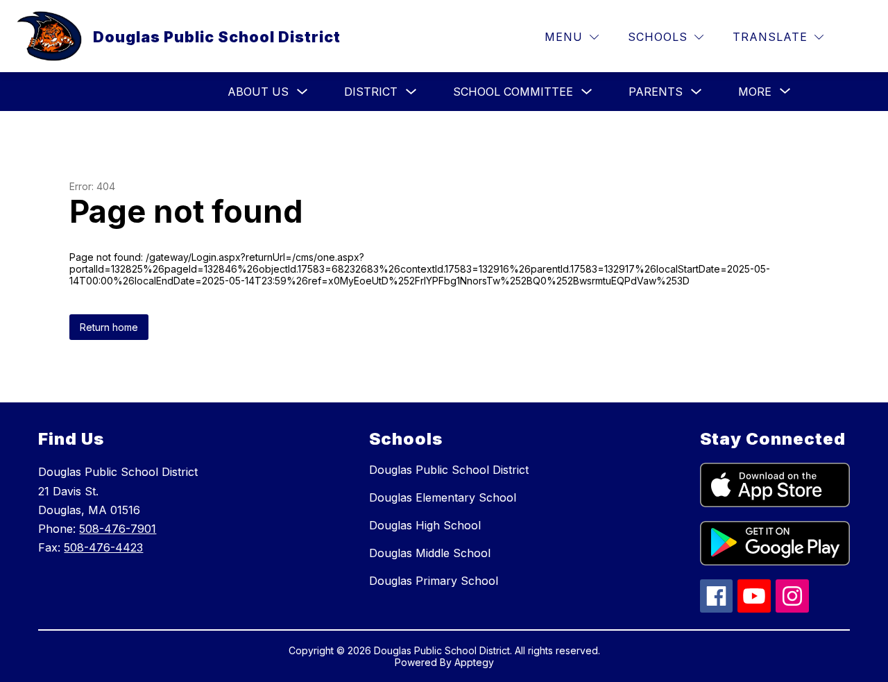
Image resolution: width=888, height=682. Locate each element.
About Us (258, 92)
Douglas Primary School (433, 581)
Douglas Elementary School (442, 497)
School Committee (513, 92)
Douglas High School (425, 525)
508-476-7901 (117, 529)
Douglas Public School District (449, 470)
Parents (656, 92)
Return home (109, 327)
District (371, 92)
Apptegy (474, 662)
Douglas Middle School (429, 553)
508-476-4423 (103, 547)
